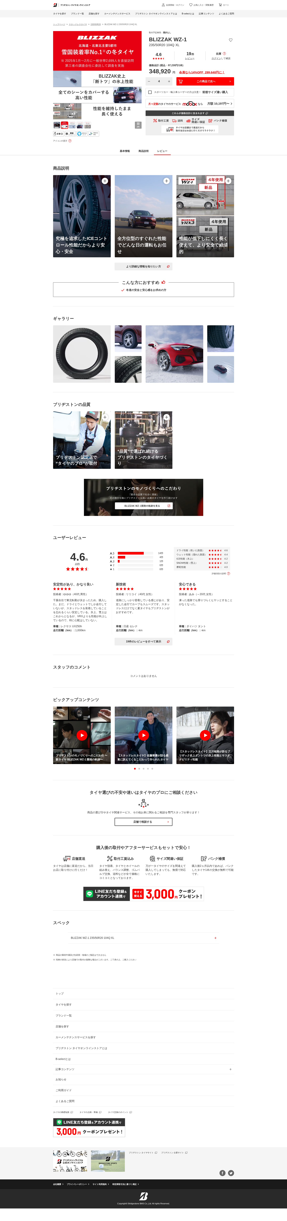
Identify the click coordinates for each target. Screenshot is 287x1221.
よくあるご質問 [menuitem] (226, 13)
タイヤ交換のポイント (118, 1112)
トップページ (59, 24)
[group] (57, 125)
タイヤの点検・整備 (89, 1112)
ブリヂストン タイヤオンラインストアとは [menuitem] (156, 13)
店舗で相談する (142, 821)
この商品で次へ (206, 81)
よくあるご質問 (65, 1101)
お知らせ (61, 1079)
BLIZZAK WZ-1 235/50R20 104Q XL (92, 937)
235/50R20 (96, 24)
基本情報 (125, 151)
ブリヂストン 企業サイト (172, 1152)
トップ (60, 993)
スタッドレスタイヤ (78, 24)
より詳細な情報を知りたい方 (143, 266)
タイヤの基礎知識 (61, 1112)
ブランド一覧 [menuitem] (77, 13)
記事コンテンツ (65, 1069)
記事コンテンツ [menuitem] (206, 13)
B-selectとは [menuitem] (188, 13)
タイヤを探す (59, 13)
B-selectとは (63, 1059)
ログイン (216, 58)
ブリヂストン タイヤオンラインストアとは (81, 1048)
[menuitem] (117, 13)
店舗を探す (62, 1026)
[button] (135, 769)
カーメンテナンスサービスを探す (76, 1037)
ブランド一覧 (64, 1015)
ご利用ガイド (64, 1090)
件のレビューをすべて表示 (143, 641)
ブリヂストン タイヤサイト (141, 1152)
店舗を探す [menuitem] (94, 13)
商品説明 (144, 151)
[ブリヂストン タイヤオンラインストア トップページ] (71, 5)
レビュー (190, 58)
